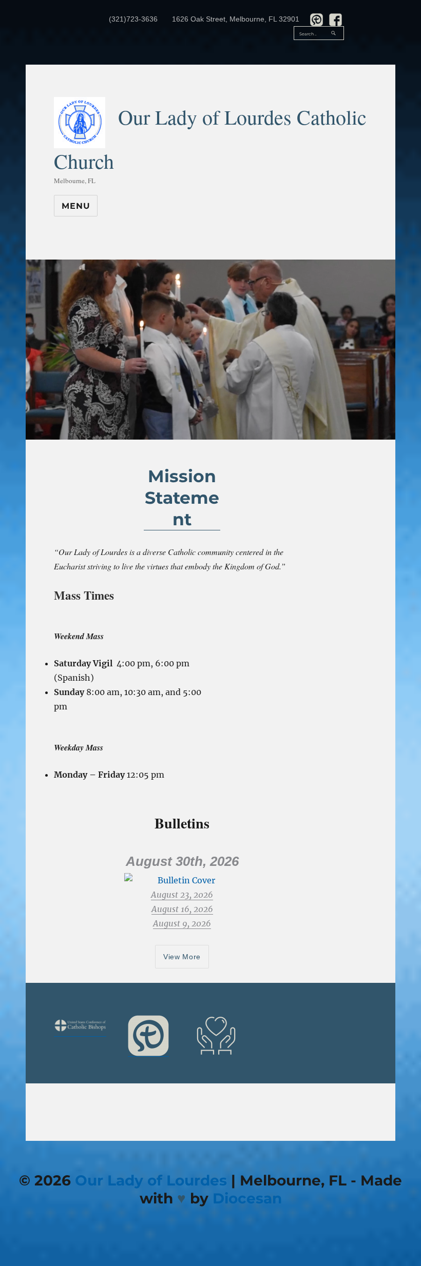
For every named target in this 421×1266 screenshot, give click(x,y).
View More (182, 957)
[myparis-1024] (148, 1035)
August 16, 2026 (182, 909)
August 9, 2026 (182, 923)
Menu (76, 206)
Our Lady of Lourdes (151, 1180)
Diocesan (247, 1198)
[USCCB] (80, 1025)
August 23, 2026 (182, 894)
